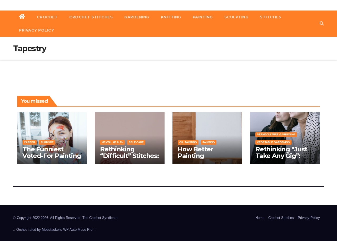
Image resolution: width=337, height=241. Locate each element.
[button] (322, 23)
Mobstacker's (52, 230)
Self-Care (136, 142)
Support (47, 142)
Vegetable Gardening (273, 142)
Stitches (270, 17)
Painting (203, 17)
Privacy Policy (36, 30)
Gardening (136, 17)
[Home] (22, 17)
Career (29, 142)
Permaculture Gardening (276, 134)
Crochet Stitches (91, 17)
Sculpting (236, 17)
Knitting (171, 17)
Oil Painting (188, 142)
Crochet (47, 17)
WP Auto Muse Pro (77, 230)
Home (259, 218)
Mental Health (112, 142)
